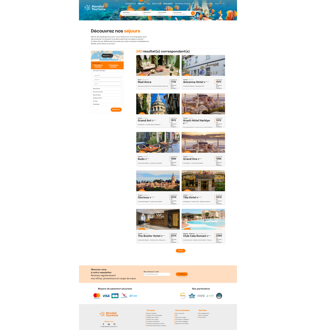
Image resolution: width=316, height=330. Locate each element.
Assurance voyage (180, 317)
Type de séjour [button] (97, 94)
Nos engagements (208, 3)
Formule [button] (95, 101)
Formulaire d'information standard (156, 325)
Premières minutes (114, 66)
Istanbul (191, 79)
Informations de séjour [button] (99, 70)
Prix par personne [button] (98, 91)
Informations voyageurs (182, 319)
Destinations (130, 4)
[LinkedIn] (109, 324)
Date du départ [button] (162, 13)
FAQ (176, 315)
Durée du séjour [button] (179, 13)
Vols (148, 4)
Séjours (141, 4)
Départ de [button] (97, 75)
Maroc (140, 79)
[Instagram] (114, 324)
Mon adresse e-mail (151, 272)
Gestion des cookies (152, 319)
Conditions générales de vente (155, 323)
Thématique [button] (96, 104)
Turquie (185, 79)
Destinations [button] (131, 13)
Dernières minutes (182, 4)
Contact (217, 3)
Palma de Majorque (201, 233)
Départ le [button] (97, 79)
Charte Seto (202, 317)
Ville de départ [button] (147, 13)
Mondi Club (156, 4)
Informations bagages (181, 321)
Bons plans (168, 4)
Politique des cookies (153, 317)
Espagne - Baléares (188, 233)
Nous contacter (179, 313)
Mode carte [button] (106, 55)
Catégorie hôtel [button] (97, 98)
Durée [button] (96, 83)
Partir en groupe (203, 315)
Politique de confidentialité (154, 315)
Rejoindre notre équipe (181, 323)
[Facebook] (103, 324)
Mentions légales (151, 313)
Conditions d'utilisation (153, 321)
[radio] (130, 9)
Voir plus (180, 250)
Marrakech (146, 79)
